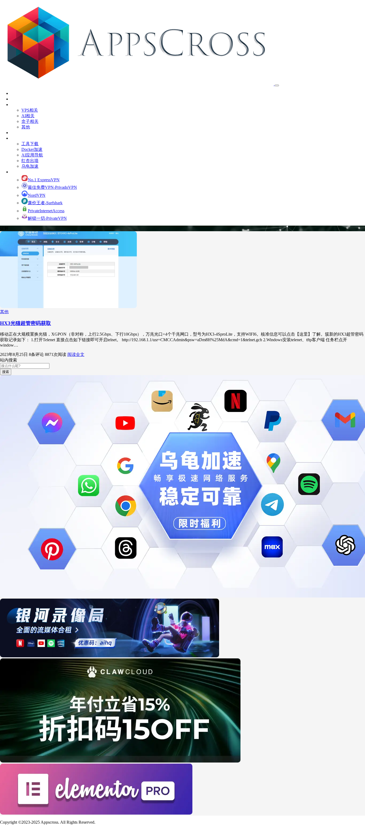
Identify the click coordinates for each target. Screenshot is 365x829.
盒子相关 (29, 121)
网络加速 (19, 172)
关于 (15, 99)
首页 (15, 93)
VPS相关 (29, 110)
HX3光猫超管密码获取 (25, 323)
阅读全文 (75, 354)
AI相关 (27, 115)
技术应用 (19, 104)
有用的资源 (21, 138)
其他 (25, 127)
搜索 (5, 372)
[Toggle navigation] (277, 85)
